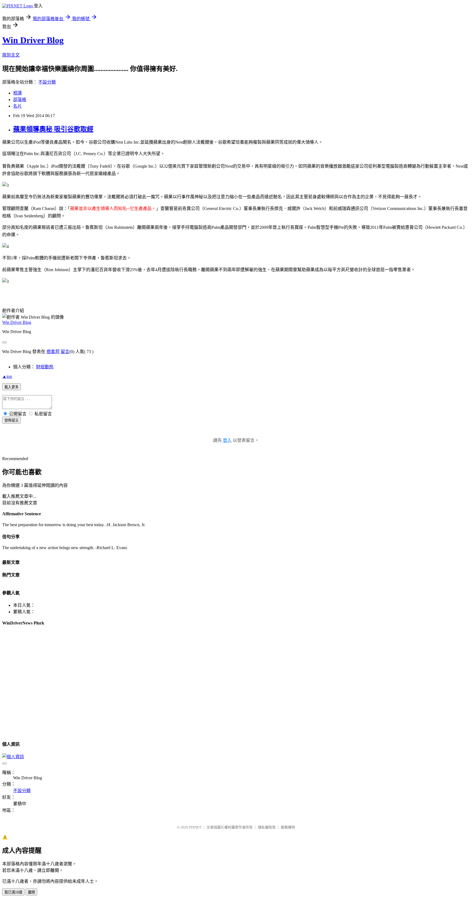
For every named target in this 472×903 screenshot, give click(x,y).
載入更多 (11, 387)
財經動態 (45, 367)
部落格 (19, 99)
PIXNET (195, 827)
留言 (65, 351)
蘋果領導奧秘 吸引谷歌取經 (53, 129)
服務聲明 (288, 827)
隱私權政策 (267, 827)
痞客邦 (53, 351)
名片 (17, 106)
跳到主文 (11, 55)
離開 (31, 892)
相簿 (17, 93)
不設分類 (47, 82)
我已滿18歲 (13, 892)
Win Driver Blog (33, 40)
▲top (7, 376)
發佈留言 (11, 420)
